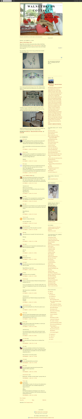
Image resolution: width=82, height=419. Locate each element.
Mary (24, 204)
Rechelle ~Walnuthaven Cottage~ (55, 85)
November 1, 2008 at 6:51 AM (30, 343)
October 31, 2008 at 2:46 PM (30, 293)
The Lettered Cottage (51, 282)
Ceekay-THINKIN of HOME (27, 175)
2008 (50, 293)
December (52, 294)
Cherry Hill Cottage (51, 247)
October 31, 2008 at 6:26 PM (30, 318)
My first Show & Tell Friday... (55, 310)
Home (33, 400)
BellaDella (50, 243)
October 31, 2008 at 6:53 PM (30, 326)
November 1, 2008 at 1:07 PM (30, 356)
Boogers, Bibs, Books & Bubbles (53, 244)
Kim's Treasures (25, 226)
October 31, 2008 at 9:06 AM (30, 201)
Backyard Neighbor (51, 242)
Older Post (44, 400)
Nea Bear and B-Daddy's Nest (53, 268)
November (52, 296)
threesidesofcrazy (26, 374)
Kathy (24, 365)
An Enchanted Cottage (52, 237)
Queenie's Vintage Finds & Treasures (54, 274)
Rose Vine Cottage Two (52, 277)
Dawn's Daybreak (51, 253)
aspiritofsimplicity (26, 305)
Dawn (24, 244)
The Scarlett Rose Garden (52, 284)
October (51, 298)
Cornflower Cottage (51, 249)
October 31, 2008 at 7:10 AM (30, 161)
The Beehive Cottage (51, 281)
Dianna (24, 255)
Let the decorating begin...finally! (56, 322)
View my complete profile (54, 124)
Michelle (24, 152)
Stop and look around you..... (55, 328)
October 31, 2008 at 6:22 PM (30, 309)
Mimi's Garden (50, 263)
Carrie (24, 359)
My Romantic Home (51, 265)
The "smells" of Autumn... (54, 320)
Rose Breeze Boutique (52, 275)
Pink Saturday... (52, 330)
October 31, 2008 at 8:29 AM (30, 193)
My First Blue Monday (54, 307)
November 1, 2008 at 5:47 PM (30, 378)
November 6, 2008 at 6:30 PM (30, 395)
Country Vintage (51, 250)
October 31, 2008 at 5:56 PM (30, 302)
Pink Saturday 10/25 (53, 309)
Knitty (24, 139)
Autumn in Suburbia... (54, 314)
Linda (24, 262)
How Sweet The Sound (52, 258)
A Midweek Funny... (53, 312)
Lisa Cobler (25, 338)
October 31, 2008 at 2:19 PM (30, 276)
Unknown (24, 217)
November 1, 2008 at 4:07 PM (30, 362)
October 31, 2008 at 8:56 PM (30, 335)
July (51, 337)
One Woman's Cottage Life (52, 272)
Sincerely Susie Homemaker (53, 280)
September (52, 334)
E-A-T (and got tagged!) (54, 332)
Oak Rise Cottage (51, 271)
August (51, 335)
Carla (24, 196)
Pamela (24, 321)
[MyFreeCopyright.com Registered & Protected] (41, 417)
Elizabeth (24, 279)
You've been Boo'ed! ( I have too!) (56, 305)
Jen (23, 272)
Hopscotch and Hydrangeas (53, 256)
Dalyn (24, 163)
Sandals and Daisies (51, 278)
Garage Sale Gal (51, 255)
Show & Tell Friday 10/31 (54, 299)
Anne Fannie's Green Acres (52, 239)
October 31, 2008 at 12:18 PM (30, 241)
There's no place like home (36, 45)
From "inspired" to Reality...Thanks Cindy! (54, 326)
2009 (50, 291)
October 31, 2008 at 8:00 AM (30, 172)
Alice (24, 346)
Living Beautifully (51, 260)
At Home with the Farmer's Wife (53, 240)
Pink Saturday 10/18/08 (54, 317)
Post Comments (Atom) (29, 402)
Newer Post (22, 400)
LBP (23, 232)
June (51, 339)
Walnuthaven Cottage (41, 8)
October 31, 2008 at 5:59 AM (30, 149)
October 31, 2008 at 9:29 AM (30, 214)
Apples (51, 315)
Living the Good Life (51, 262)
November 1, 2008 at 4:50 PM (30, 371)
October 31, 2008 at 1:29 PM (30, 253)
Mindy (24, 312)
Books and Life (50, 246)
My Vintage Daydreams (52, 266)
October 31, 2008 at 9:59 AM (30, 223)
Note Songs (50, 269)
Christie (24, 381)
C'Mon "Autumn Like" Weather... (55, 304)
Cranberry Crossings (51, 252)
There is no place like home (53, 285)
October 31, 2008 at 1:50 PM (30, 259)
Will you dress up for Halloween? (55, 324)
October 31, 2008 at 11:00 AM (30, 229)
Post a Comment (22, 398)
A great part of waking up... (54, 319)
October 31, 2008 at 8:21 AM (30, 183)
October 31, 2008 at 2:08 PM (30, 269)
